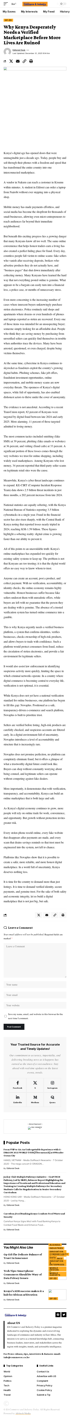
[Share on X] (11, 61)
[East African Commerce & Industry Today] (35, 3)
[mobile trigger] (7, 3)
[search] (53, 4)
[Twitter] (63, 1314)
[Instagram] (52, 1085)
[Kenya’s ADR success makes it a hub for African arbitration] (57, 1294)
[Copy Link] (24, 61)
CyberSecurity (59, 1254)
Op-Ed (8, 20)
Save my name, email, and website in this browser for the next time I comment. (35, 1016)
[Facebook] (17, 1085)
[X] (35, 1085)
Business (55, 1245)
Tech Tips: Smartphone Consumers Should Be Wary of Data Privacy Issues (22, 1274)
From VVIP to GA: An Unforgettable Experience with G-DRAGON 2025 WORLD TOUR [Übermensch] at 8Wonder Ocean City (34, 1152)
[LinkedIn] (17, 1100)
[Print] (31, 61)
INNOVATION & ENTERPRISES (57, 1263)
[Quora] (52, 1100)
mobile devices (54, 1269)
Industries (56, 1248)
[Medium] (35, 1100)
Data (53, 1258)
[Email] (18, 61)
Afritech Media (23, 1413)
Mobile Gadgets (55, 1274)
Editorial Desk (19, 50)
